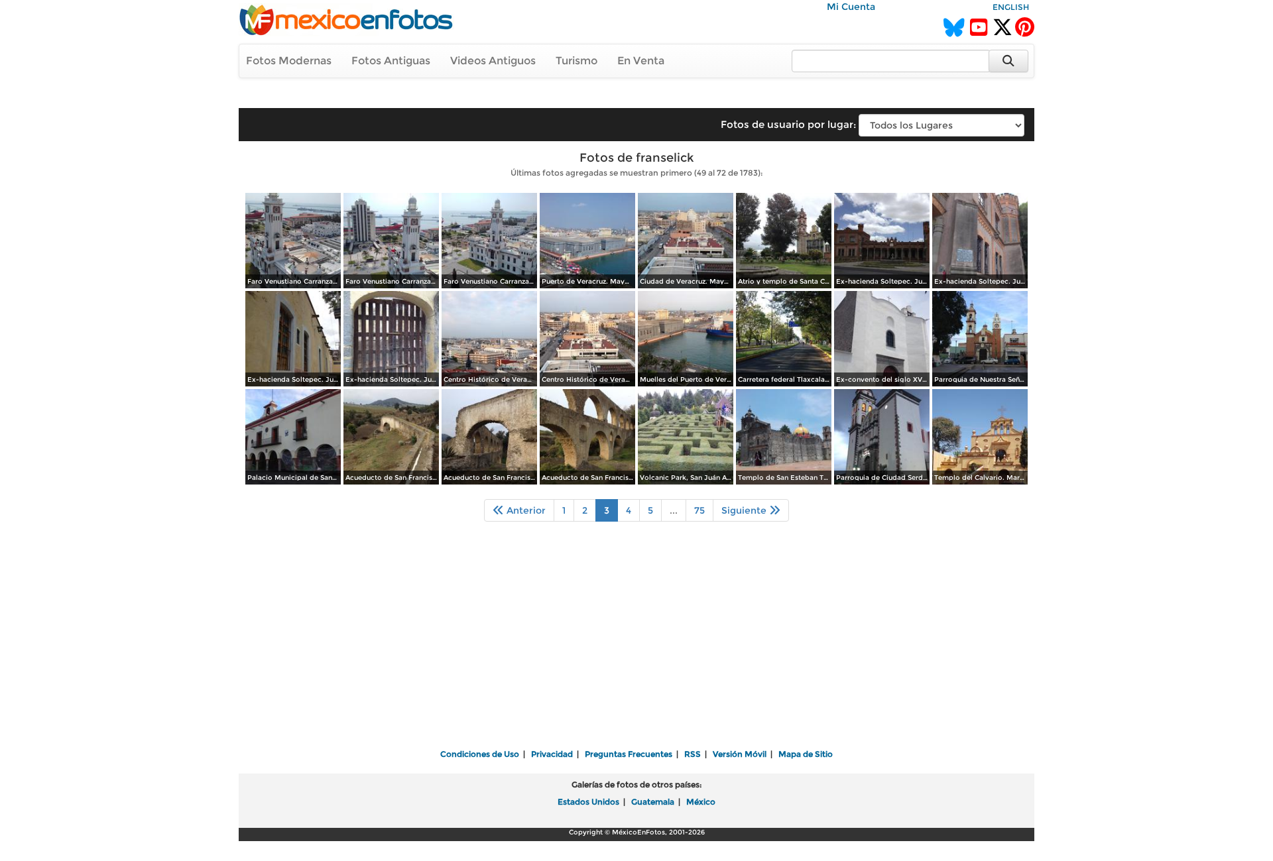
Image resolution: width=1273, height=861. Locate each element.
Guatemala (652, 802)
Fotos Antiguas (390, 60)
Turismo (576, 60)
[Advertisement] (636, 644)
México (700, 802)
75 (699, 510)
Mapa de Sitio (805, 754)
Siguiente (745, 510)
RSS (692, 754)
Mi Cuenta (851, 7)
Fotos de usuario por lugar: (788, 124)
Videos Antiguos (493, 60)
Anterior (525, 510)
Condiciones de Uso (479, 754)
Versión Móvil (739, 754)
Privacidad (552, 754)
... (674, 510)
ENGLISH (1011, 7)
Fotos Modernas (289, 60)
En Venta (640, 60)
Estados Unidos (588, 802)
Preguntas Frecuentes (628, 754)
